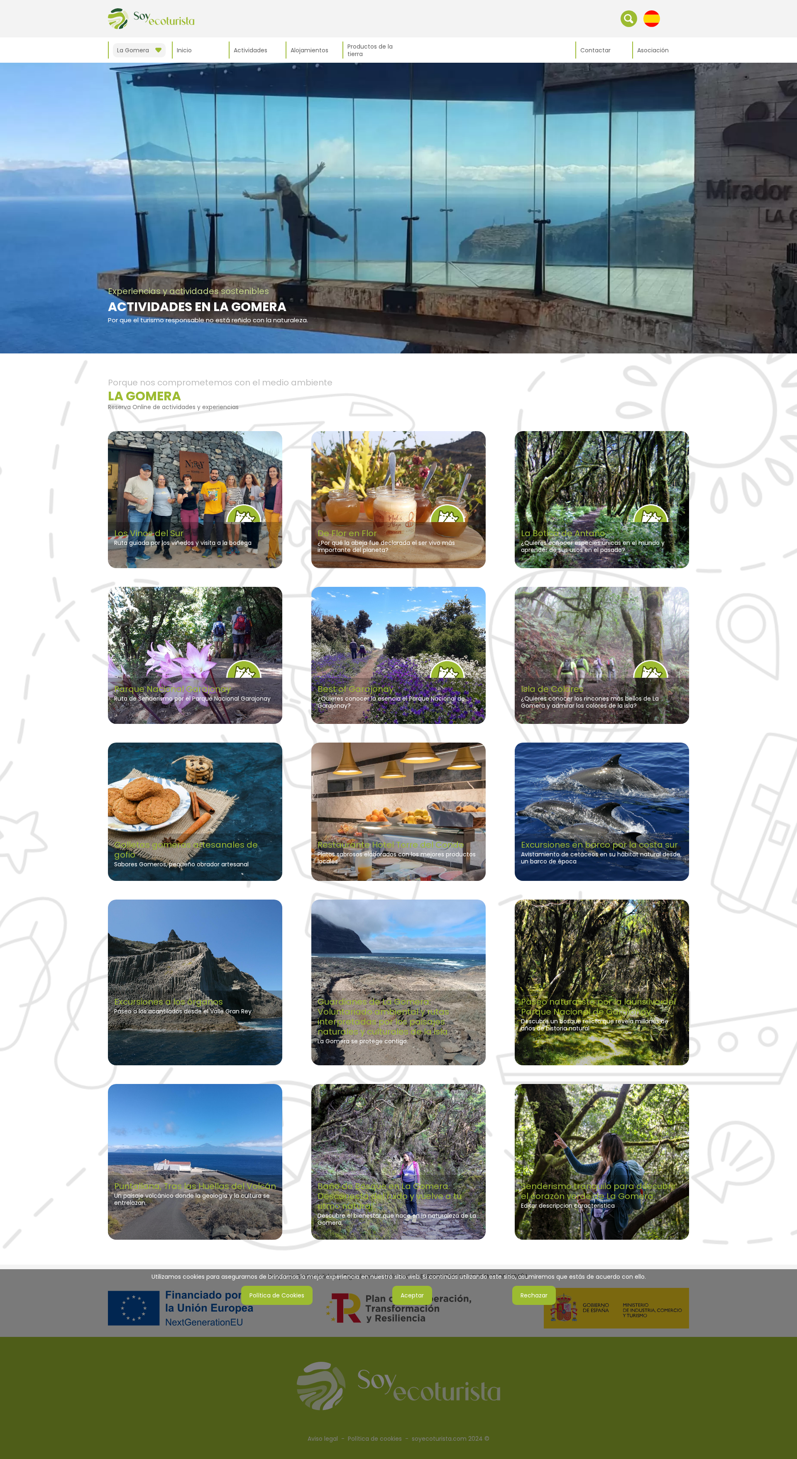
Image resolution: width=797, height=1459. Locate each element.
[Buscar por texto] (629, 18)
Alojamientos (309, 50)
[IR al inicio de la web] (151, 18)
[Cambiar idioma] (651, 18)
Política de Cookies (276, 1295)
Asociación (653, 50)
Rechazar (534, 1295)
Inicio (184, 50)
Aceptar (412, 1295)
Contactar (595, 50)
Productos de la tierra (370, 50)
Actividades (250, 50)
